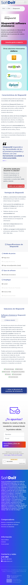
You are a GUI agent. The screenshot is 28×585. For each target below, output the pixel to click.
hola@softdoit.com (7, 561)
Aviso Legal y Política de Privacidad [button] (13, 455)
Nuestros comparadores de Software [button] (10, 522)
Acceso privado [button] (5, 544)
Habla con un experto (16, 186)
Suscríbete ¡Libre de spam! (12, 444)
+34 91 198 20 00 (7, 559)
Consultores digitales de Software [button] (9, 524)
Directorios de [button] (7, 526)
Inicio (3, 8)
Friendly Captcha (22, 463)
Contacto (3, 542)
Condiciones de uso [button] (16, 570)
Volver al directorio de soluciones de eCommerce (14, 390)
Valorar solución (10, 320)
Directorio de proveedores (9, 8)
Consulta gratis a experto (14, 42)
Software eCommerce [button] (9, 315)
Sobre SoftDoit (5, 539)
